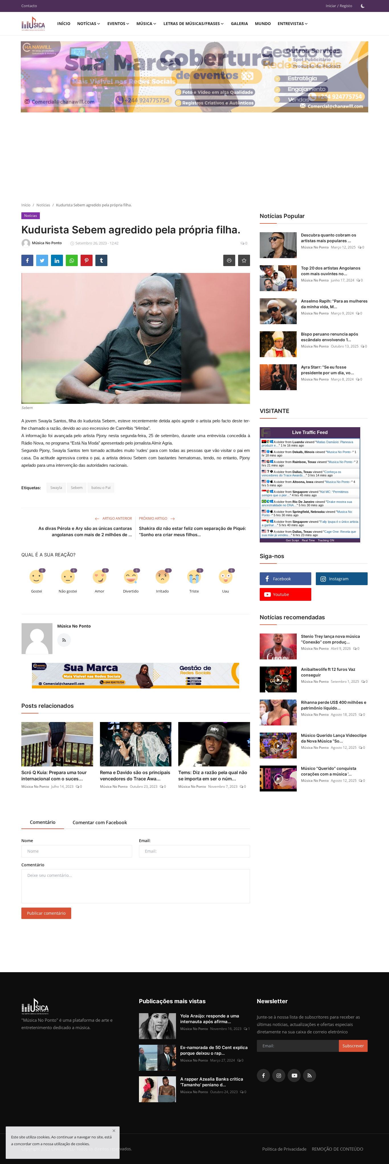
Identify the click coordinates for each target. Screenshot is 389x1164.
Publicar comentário (46, 913)
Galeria (239, 23)
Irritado (162, 591)
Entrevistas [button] (291, 23)
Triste (194, 591)
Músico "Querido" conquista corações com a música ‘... (328, 771)
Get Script (292, 540)
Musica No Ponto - (340, 452)
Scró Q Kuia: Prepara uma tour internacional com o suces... (54, 776)
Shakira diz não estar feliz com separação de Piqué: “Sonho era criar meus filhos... (192, 531)
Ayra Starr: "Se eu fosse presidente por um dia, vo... (327, 370)
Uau (225, 591)
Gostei (36, 591)
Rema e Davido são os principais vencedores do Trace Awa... (135, 776)
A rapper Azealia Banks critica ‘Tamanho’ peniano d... (211, 1081)
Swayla (56, 487)
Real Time (308, 540)
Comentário (32, 864)
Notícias (43, 204)
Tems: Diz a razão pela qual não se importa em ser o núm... (212, 776)
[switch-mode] (363, 6)
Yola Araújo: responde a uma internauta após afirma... (209, 1018)
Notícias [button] (86, 23)
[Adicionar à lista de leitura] (244, 260)
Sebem (77, 487)
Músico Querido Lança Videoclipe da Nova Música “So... (334, 738)
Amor (99, 591)
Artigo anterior (117, 518)
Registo (346, 5)
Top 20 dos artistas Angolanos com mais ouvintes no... (331, 271)
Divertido (131, 591)
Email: (145, 840)
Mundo (263, 23)
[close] (114, 1131)
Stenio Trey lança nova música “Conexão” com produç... (330, 639)
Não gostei (68, 591)
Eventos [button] (116, 23)
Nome (27, 840)
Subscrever (353, 1045)
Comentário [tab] (43, 822)
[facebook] (263, 1075)
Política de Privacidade (284, 1149)
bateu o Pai (100, 487)
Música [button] (144, 23)
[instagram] (278, 1075)
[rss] (309, 1075)
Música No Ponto (74, 626)
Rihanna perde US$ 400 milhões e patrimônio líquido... (333, 705)
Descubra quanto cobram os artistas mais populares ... (328, 238)
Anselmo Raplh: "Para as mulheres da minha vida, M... (334, 304)
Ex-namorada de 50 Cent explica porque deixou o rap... (214, 1050)
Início (63, 23)
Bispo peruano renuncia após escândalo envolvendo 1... (329, 337)
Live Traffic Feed (310, 432)
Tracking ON (326, 540)
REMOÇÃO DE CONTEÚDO (337, 1149)
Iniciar (331, 5)
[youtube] (294, 1075)
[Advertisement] (194, 160)
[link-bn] (135, 675)
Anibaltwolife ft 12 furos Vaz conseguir (328, 672)
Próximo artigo (153, 518)
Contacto (29, 5)
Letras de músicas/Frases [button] (191, 23)
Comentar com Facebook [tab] (100, 822)
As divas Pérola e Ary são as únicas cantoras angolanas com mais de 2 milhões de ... (85, 531)
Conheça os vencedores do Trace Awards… (301, 473)
